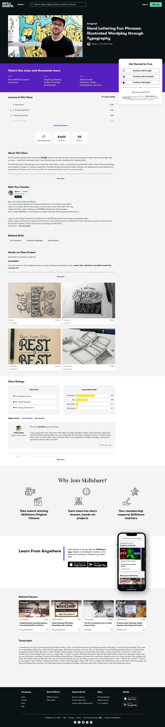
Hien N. (11, 320)
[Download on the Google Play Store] (133, 704)
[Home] (8, 4)
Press (23, 703)
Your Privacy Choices (91, 718)
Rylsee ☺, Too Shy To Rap (102, 44)
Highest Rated (13, 418)
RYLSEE (44, 158)
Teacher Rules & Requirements (82, 703)
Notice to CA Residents (112, 718)
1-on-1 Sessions (102, 703)
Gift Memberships (103, 697)
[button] (25, 4)
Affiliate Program (52, 697)
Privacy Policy (126, 98)
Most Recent (39, 418)
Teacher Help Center (79, 700)
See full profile (24, 226)
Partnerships (51, 700)
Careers (24, 700)
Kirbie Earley (19, 433)
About (23, 697)
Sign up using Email (140, 92)
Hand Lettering (53, 240)
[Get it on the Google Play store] (98, 565)
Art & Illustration (15, 240)
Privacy (71, 718)
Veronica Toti (67, 366)
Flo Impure (66, 320)
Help (64, 718)
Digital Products (103, 700)
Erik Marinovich (122, 630)
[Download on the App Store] (77, 565)
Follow (25, 191)
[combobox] (58, 4)
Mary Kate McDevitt (26, 630)
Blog (22, 706)
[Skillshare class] (34, 608)
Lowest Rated (26, 418)
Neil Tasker (87, 630)
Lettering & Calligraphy (35, 240)
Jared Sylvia (13, 366)
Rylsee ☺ (21, 191)
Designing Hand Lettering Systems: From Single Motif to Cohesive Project (33, 625)
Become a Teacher (78, 697)
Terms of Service (150, 96)
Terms (79, 718)
